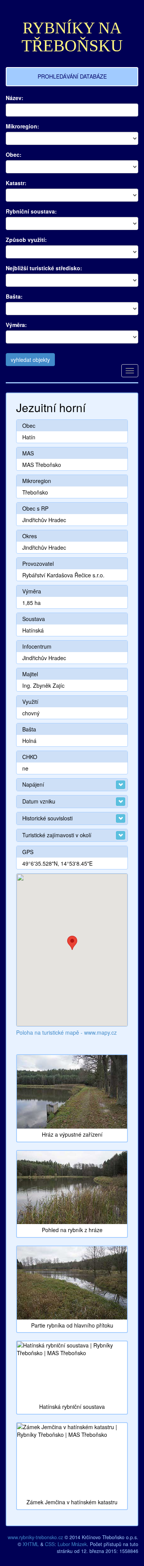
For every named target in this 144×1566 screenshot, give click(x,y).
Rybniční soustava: (31, 211)
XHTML (31, 1544)
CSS (50, 1544)
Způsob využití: (26, 239)
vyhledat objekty (30, 359)
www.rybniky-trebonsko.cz (35, 1537)
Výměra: (16, 325)
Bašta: (14, 296)
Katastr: (16, 183)
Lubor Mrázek (72, 1544)
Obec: (14, 154)
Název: (14, 98)
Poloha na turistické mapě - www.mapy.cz (66, 1032)
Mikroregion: (22, 126)
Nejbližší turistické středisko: (44, 268)
